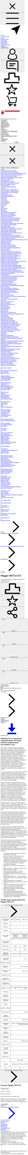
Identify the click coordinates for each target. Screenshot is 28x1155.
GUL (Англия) (4, 416)
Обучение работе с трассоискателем (10, 191)
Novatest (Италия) (5, 446)
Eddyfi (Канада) (5, 392)
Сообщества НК (5, 203)
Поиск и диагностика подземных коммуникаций (13, 173)
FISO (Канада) (4, 403)
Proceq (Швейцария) (6, 463)
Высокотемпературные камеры (8, 224)
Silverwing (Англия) (6, 484)
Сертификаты (4, 200)
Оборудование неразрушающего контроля (11, 174)
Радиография (4, 139)
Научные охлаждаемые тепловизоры (10, 219)
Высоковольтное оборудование (8, 269)
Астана (2, 35)
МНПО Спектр (4, 511)
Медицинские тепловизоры (8, 213)
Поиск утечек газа (5, 180)
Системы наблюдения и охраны (9, 176)
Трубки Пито (4, 334)
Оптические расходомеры (7, 331)
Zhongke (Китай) (5, 507)
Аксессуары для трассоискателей (9, 299)
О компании (4, 40)
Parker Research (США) (6, 455)
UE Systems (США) (5, 500)
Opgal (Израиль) (5, 451)
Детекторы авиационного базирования (10, 251)
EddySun (3, 393)
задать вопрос (4, 1104)
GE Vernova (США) (5, 411)
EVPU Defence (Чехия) (6, 398)
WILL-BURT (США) (6, 502)
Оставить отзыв (4, 1088)
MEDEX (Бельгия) (5, 438)
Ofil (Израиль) (4, 448)
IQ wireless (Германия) (6, 424)
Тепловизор (3, 120)
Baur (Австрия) (4, 371)
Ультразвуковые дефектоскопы (8, 230)
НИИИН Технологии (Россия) (8, 513)
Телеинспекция (4, 305)
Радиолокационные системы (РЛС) (10, 292)
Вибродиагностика (5, 242)
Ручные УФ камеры (6, 351)
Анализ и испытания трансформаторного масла (13, 267)
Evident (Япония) (5, 397)
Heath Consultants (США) (7, 419)
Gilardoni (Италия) (5, 412)
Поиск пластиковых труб (7, 301)
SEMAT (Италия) (5, 478)
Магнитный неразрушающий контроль (10, 235)
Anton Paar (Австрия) (6, 367)
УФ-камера (3, 129)
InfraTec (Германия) (5, 423)
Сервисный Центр (5, 44)
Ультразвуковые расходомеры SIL (9, 322)
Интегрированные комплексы (8, 290)
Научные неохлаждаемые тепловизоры (10, 218)
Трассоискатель (4, 123)
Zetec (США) (4, 505)
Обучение (3, 188)
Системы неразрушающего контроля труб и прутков (14, 239)
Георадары (3, 300)
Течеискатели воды (5, 303)
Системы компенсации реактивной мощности (12, 276)
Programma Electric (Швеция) (8, 465)
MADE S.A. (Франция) (6, 432)
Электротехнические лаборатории (9, 336)
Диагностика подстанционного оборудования (12, 272)
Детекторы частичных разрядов (9, 277)
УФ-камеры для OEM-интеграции (9, 353)
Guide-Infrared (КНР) (6, 415)
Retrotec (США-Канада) (7, 470)
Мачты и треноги (5, 134)
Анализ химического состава (8, 238)
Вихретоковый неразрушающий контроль (11, 232)
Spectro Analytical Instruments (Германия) (11, 486)
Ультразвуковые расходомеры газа (9, 323)
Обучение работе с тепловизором (9, 189)
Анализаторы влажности (7, 317)
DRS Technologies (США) (7, 386)
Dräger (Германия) (5, 385)
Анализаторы (4, 133)
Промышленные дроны (7, 362)
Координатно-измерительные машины (10, 247)
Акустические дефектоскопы (8, 245)
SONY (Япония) (5, 485)
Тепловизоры (4, 211)
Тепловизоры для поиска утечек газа (10, 220)
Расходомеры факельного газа (8, 327)
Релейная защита (5, 274)
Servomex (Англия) (5, 482)
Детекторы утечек (5, 125)
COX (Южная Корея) (6, 378)
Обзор (2, 719)
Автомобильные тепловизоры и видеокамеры (12, 285)
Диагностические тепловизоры (9, 212)
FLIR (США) (4, 404)
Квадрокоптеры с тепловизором (9, 361)
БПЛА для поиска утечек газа (8, 359)
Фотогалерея (4, 208)
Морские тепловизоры (6, 222)
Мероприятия (4, 42)
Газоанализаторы (5, 316)
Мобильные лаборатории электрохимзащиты (12, 340)
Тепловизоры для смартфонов (8, 215)
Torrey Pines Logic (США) (7, 497)
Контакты (3, 46)
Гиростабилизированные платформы (10, 289)
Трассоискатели (5, 297)
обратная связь (4, 47)
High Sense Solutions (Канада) (8, 420)
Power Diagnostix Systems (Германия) (10, 462)
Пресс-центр (4, 43)
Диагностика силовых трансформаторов (11, 266)
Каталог (3, 38)
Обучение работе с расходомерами (9, 192)
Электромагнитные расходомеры (9, 328)
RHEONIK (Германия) (6, 471)
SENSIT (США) (5, 481)
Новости (3, 205)
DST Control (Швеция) (6, 388)
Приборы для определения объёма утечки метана (13, 261)
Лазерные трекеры (5, 249)
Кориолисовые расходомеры (8, 320)
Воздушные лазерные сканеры (8, 246)
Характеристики (4, 720)
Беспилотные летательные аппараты (10, 182)
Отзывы (3, 722)
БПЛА (2, 128)
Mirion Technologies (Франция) (8, 442)
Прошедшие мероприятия (7, 196)
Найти (16, 142)
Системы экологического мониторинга (11, 330)
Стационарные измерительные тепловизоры (12, 223)
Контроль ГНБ (4, 309)
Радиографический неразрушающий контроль (12, 236)
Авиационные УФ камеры (7, 354)
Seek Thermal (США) (6, 477)
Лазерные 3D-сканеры (6, 240)
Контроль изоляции (6, 307)
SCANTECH (4, 475)
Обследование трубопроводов (8, 312)
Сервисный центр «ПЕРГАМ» (8, 186)
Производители (5, 39)
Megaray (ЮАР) (5, 439)
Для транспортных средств (7, 357)
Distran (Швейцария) (6, 382)
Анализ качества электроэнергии (9, 278)
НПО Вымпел (4, 515)
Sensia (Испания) (5, 479)
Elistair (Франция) (5, 394)
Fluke (2, 405)
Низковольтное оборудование (8, 280)
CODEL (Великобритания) (7, 377)
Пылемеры (3, 332)
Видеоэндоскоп (4, 126)
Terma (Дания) (4, 492)
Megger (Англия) (5, 440)
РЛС (2, 137)
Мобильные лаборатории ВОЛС (9, 342)
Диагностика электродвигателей (9, 263)
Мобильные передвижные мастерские (10, 349)
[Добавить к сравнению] (12, 589)
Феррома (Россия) (5, 520)
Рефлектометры (5, 311)
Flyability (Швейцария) (6, 407)
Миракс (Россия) (5, 509)
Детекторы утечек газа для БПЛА (9, 254)
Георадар (3, 140)
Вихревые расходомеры (7, 319)
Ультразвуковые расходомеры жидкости (11, 324)
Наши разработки (5, 201)
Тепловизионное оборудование (9, 170)
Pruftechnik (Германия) (6, 466)
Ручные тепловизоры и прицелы (9, 288)
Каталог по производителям (8, 184)
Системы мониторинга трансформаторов (11, 270)
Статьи (2, 207)
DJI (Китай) (4, 384)
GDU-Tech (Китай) (5, 409)
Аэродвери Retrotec (5, 226)
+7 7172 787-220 (5, 36)
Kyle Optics (3, 430)
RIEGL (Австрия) (5, 473)
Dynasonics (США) (5, 389)
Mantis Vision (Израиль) (6, 435)
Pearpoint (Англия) (5, 459)
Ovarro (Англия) (5, 452)
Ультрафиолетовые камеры (7, 181)
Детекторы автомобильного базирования (11, 253)
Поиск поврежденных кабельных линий (11, 265)
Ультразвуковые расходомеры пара (9, 326)
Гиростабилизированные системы (8, 136)
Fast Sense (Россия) (5, 401)
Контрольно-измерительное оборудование (11, 177)
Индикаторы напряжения (7, 281)
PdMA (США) (4, 458)
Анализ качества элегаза (7, 282)
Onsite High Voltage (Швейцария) (9, 450)
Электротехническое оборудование (9, 131)
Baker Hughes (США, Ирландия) (9, 370)
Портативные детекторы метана (9, 257)
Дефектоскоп (4, 122)
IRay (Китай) (4, 425)
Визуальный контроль (6, 234)
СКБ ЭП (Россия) (5, 517)
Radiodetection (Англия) (7, 469)
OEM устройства (5, 293)
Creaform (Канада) (5, 380)
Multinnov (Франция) (6, 443)
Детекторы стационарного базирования (11, 255)
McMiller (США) (5, 436)
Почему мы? (4, 199)
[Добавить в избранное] (12, 601)
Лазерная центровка (6, 243)
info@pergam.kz (5, 1121)
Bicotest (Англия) (5, 373)
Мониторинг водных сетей (7, 304)
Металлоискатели (5, 308)
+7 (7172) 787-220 (5, 1120)
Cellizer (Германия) (5, 376)
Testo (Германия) (5, 493)
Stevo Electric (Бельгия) (6, 488)
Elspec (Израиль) (5, 396)
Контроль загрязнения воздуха (8, 365)
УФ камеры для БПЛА (6, 355)
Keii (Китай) (4, 428)
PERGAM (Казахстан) (6, 461)
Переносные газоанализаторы (8, 259)
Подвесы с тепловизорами (7, 363)
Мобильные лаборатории (7, 178)
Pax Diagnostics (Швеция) (7, 457)
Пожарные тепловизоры (7, 216)
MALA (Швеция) (5, 434)
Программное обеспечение (7, 227)
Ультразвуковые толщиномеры (8, 231)
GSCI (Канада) (4, 413)
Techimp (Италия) (5, 490)
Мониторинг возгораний (7, 295)
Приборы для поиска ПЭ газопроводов (11, 258)
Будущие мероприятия (6, 195)
